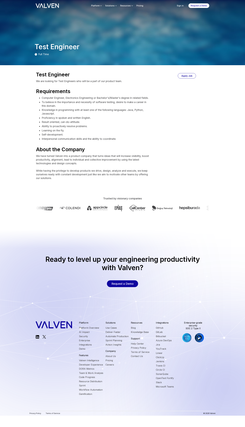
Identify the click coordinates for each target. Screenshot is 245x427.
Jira (158, 344)
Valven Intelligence (89, 360)
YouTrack (161, 348)
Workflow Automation (91, 389)
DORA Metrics (86, 368)
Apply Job (186, 75)
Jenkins (160, 361)
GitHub (159, 327)
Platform (95, 5)
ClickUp (160, 357)
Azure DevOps (164, 340)
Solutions (110, 5)
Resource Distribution (90, 381)
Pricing (139, 5)
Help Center (137, 343)
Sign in (180, 5)
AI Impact (84, 332)
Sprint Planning (113, 340)
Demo (82, 348)
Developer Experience (91, 364)
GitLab (159, 332)
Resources (125, 5)
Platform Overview (89, 327)
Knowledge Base (140, 332)
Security (83, 336)
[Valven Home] (47, 5)
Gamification (85, 394)
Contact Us (137, 356)
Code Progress (87, 377)
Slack (159, 382)
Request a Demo (199, 5)
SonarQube (162, 374)
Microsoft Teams (165, 386)
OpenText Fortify (165, 378)
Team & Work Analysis (91, 373)
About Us (110, 356)
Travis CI (160, 365)
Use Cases (111, 327)
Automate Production (117, 336)
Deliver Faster (113, 332)
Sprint (82, 385)
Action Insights (113, 344)
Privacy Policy (138, 347)
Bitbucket (161, 336)
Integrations (85, 344)
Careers (109, 364)
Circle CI (160, 369)
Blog (133, 327)
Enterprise (84, 340)
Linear (159, 353)
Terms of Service (140, 352)
